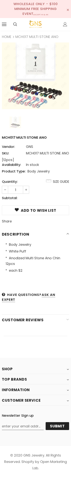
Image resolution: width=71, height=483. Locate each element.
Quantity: (10, 181)
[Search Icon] (15, 24)
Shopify (27, 461)
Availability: (11, 164)
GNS (29, 146)
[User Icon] (65, 24)
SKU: (5, 153)
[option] (35, 75)
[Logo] (35, 24)
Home (6, 36)
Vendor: (8, 146)
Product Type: (14, 171)
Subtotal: (9, 198)
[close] (68, 9)
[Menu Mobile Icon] (4, 24)
